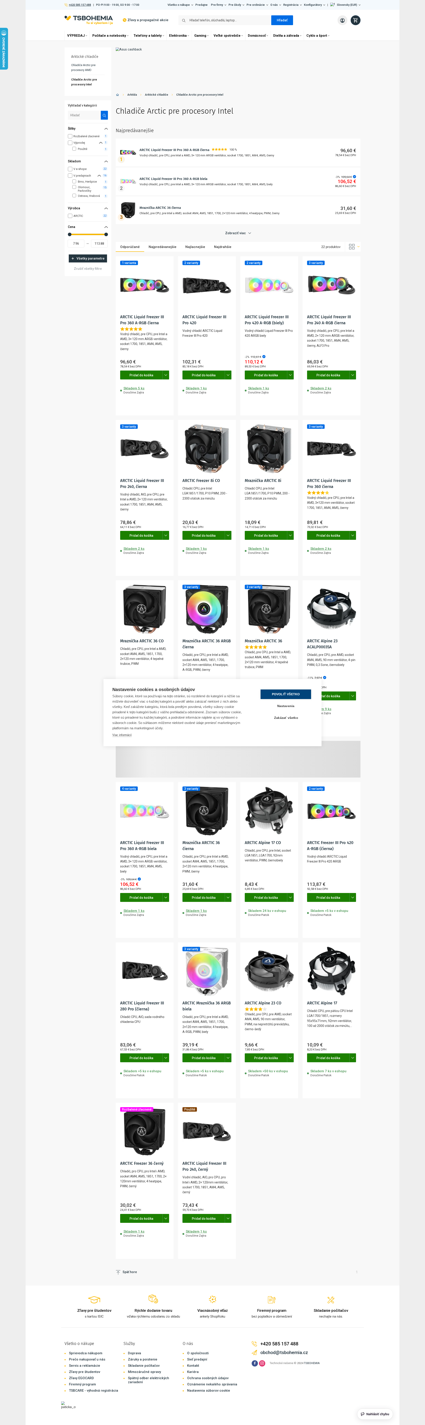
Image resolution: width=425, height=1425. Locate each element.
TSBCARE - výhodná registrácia (93, 1391)
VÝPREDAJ (76, 36)
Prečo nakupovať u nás (87, 1359)
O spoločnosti (198, 1353)
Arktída (132, 94)
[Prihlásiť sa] (342, 20)
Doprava (134, 1353)
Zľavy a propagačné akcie (148, 20)
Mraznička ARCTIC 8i (263, 480)
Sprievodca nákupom (85, 1353)
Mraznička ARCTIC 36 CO (142, 641)
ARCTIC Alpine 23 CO (263, 1003)
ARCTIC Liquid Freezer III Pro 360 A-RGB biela (173, 179)
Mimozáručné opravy (144, 1372)
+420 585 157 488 (80, 4)
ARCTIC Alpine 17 (322, 1003)
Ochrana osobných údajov (208, 1378)
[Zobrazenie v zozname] (353, 247)
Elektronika (178, 36)
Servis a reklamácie (84, 1366)
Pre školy (235, 4)
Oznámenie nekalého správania (212, 1384)
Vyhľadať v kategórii (82, 105)
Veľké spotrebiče (227, 36)
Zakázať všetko (286, 718)
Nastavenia (286, 706)
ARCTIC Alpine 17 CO (263, 842)
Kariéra (193, 1372)
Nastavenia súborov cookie (208, 1391)
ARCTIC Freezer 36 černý (142, 1163)
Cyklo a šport (316, 36)
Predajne (201, 4)
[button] (345, 5)
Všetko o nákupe (179, 4)
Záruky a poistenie (142, 1359)
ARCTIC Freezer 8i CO (201, 480)
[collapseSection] (101, 143)
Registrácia (290, 4)
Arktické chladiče (156, 94)
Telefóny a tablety (148, 36)
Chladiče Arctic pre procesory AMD (83, 67)
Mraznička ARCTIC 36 (263, 641)
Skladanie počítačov (144, 1366)
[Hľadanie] (104, 115)
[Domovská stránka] (117, 95)
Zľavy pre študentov (84, 1372)
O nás (274, 4)
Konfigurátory (313, 4)
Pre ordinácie (256, 4)
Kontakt (193, 1366)
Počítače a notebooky (109, 36)
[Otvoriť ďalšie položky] (165, 375)
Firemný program (82, 1384)
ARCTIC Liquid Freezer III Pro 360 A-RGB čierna (174, 150)
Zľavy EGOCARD (81, 1378)
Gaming (200, 36)
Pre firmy (217, 4)
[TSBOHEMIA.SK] (89, 20)
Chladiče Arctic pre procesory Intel (199, 94)
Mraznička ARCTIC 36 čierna (160, 208)
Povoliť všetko (286, 694)
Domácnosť (257, 36)
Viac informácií (122, 735)
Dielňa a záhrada (286, 36)
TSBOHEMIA (312, 1363)
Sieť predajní (197, 1359)
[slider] (69, 234)
